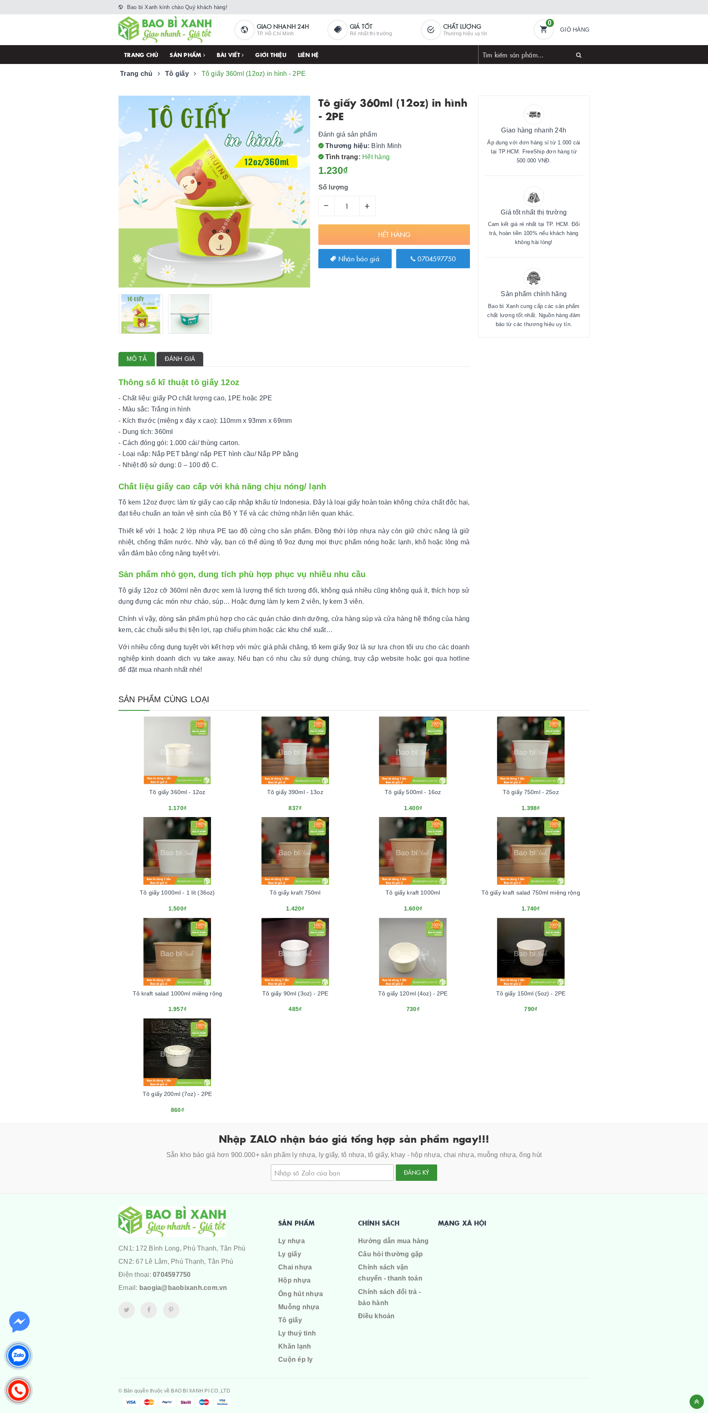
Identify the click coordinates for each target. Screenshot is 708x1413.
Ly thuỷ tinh (297, 1333)
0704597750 (435, 258)
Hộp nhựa (294, 1280)
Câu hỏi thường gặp (390, 1254)
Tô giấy (290, 1320)
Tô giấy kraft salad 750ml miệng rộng (530, 892)
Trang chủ (141, 54)
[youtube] (171, 1310)
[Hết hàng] (166, 805)
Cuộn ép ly (295, 1359)
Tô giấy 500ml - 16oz (413, 792)
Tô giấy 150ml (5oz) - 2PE (531, 993)
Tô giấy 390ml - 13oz (295, 792)
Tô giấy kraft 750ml (295, 892)
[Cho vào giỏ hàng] (402, 805)
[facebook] (149, 1310)
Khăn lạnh (294, 1346)
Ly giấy (289, 1254)
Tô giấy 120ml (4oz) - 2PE (413, 993)
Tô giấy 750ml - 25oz (531, 792)
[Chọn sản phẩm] (284, 805)
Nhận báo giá (357, 258)
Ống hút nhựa (300, 1293)
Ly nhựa (291, 1240)
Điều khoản (376, 1316)
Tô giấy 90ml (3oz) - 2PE (295, 993)
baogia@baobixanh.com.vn (183, 1287)
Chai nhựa (295, 1267)
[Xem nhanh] (186, 805)
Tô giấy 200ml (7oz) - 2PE (177, 1094)
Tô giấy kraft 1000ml (413, 892)
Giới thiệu (270, 54)
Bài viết (229, 54)
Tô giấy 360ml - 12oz (177, 792)
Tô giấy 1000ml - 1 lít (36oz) (177, 892)
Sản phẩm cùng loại (164, 699)
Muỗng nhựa (299, 1306)
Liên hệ (308, 54)
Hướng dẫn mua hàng (393, 1240)
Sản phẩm (186, 54)
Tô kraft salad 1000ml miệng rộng (177, 993)
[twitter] (126, 1310)
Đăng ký (416, 1172)
